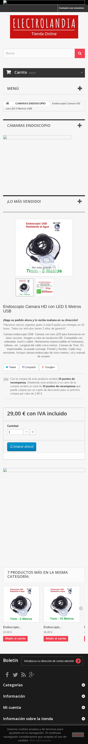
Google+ (49, 367)
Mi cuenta (12, 707)
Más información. (41, 740)
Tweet (12, 367)
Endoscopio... (12, 627)
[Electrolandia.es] (44, 26)
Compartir (30, 367)
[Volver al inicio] (7, 103)
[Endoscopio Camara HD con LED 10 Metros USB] (62, 604)
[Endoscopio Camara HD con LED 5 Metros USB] (25, 287)
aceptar (78, 734)
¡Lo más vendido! (24, 201)
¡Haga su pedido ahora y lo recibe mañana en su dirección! (40, 320)
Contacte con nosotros (71, 8)
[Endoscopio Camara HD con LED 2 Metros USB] (21, 604)
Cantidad (12, 425)
